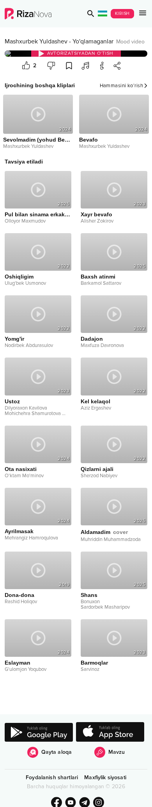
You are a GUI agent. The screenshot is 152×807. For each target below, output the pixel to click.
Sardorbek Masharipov (105, 607)
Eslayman (17, 663)
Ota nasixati (21, 469)
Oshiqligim (19, 276)
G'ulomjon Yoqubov (25, 669)
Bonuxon (90, 601)
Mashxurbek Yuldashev (36, 41)
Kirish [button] (122, 13)
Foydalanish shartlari (52, 777)
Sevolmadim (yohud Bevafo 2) (38, 140)
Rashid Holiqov (21, 601)
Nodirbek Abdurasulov (29, 345)
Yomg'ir (14, 339)
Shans (89, 595)
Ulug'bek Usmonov (25, 283)
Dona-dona (19, 595)
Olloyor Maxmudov (25, 221)
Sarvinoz (90, 669)
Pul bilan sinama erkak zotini (38, 214)
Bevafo (88, 140)
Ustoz (12, 401)
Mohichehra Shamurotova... (35, 413)
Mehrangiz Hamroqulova (31, 538)
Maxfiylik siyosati (105, 777)
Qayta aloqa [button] (56, 752)
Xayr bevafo (96, 214)
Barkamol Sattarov (101, 283)
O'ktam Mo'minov (24, 475)
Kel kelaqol (95, 401)
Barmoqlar (94, 663)
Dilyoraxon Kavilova (26, 408)
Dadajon (92, 339)
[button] (90, 13)
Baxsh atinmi (98, 276)
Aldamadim (104, 532)
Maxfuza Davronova (102, 345)
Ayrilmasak (19, 531)
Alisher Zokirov (97, 221)
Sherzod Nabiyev (99, 475)
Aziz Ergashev (96, 408)
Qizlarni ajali (97, 469)
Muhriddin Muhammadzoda (111, 539)
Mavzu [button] (116, 752)
